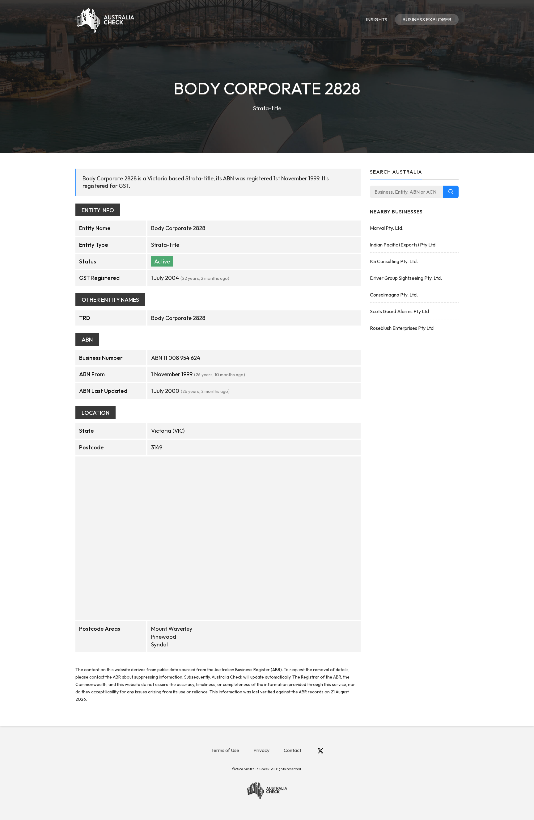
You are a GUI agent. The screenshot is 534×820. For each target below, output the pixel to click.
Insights (376, 19)
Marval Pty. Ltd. (386, 228)
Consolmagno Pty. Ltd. (394, 295)
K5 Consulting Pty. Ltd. (394, 261)
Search (451, 192)
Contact (292, 750)
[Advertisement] (414, 435)
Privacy (261, 750)
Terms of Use (225, 750)
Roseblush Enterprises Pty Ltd (402, 328)
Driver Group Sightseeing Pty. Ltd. (406, 278)
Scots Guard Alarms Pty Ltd (399, 311)
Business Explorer (426, 19)
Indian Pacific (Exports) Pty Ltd (402, 245)
